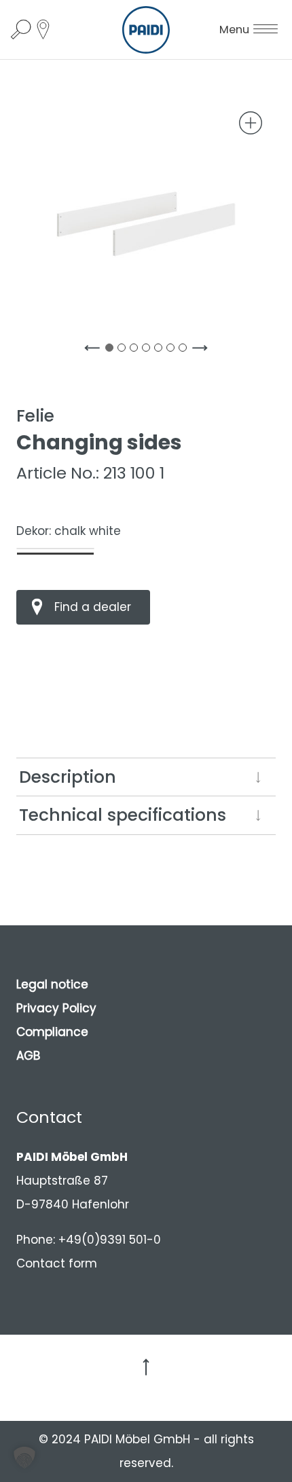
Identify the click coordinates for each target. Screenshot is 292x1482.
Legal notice (52, 984)
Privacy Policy (56, 1008)
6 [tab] (173, 350)
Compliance (52, 1032)
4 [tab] (149, 350)
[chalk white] (55, 548)
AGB (28, 1056)
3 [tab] (136, 350)
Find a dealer (92, 607)
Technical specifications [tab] (122, 815)
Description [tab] (67, 777)
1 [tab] (112, 350)
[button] (24, 1457)
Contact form (56, 1263)
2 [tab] (124, 350)
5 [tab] (161, 350)
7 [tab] (185, 350)
